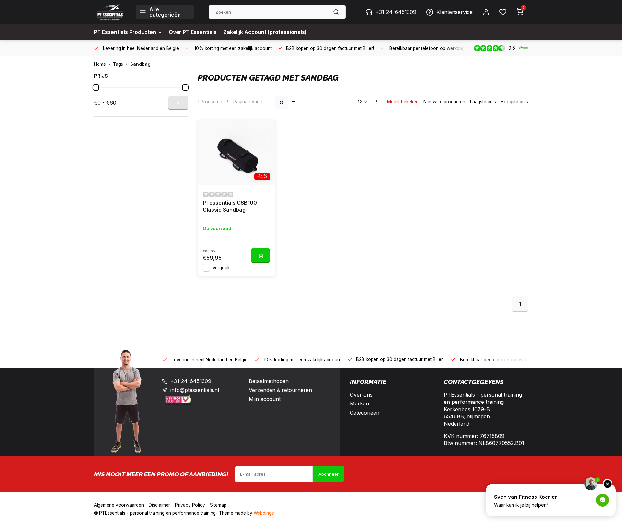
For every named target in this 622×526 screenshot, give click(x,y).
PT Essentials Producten (125, 32)
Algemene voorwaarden (119, 505)
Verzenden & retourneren (280, 390)
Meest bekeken (403, 101)
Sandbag (140, 64)
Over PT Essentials (193, 32)
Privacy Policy (190, 505)
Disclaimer (159, 505)
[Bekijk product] (260, 255)
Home (100, 64)
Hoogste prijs (514, 101)
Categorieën (364, 412)
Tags (118, 64)
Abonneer (328, 474)
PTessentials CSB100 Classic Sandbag (230, 206)
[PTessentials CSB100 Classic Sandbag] (236, 152)
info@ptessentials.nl (194, 390)
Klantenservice (454, 12)
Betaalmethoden (269, 381)
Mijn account (265, 399)
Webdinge (264, 513)
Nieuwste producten (444, 101)
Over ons (361, 395)
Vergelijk (221, 267)
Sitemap (218, 505)
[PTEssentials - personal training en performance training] (110, 12)
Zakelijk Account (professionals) (265, 32)
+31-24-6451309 (395, 12)
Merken (359, 403)
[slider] (96, 87)
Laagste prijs (483, 101)
